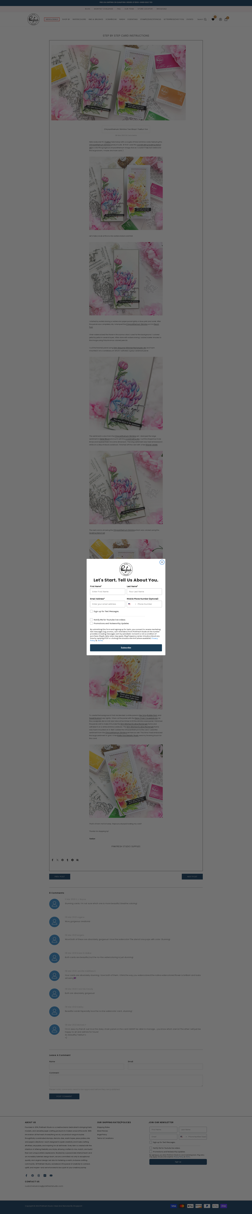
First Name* (96, 586)
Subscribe (126, 648)
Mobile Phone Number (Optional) (142, 599)
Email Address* (97, 599)
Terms (100, 640)
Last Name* (132, 586)
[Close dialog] (162, 562)
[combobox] (131, 604)
